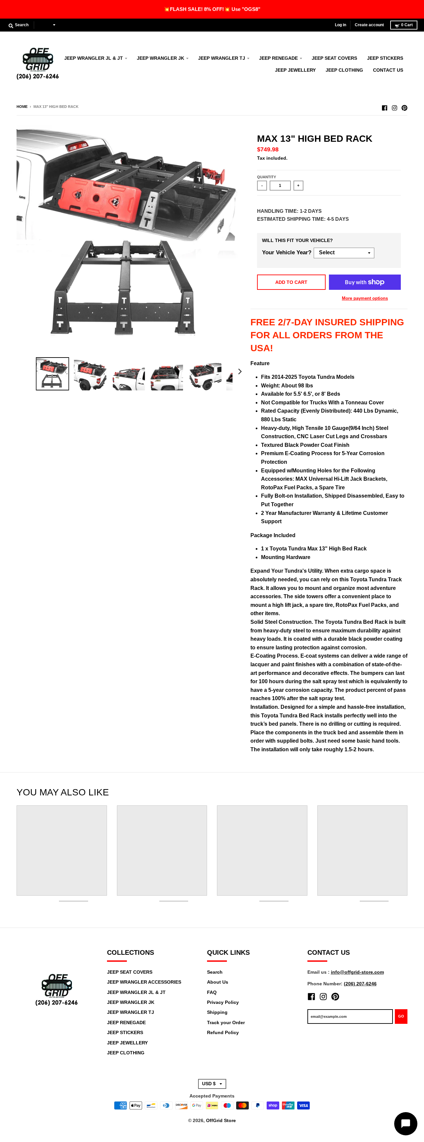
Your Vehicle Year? (286, 252)
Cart (407, 25)
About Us (217, 982)
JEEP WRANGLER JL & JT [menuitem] (93, 58)
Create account (369, 25)
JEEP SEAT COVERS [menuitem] (334, 58)
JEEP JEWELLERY (127, 1042)
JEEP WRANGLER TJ (130, 1012)
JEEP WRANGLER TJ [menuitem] (221, 58)
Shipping (217, 1012)
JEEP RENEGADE (126, 1022)
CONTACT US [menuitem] (388, 70)
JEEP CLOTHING (125, 1052)
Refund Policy (223, 1032)
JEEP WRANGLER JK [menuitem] (160, 58)
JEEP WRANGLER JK (130, 1002)
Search (215, 972)
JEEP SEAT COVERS (129, 972)
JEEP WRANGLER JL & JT (136, 992)
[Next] (240, 371)
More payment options (365, 298)
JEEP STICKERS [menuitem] (385, 58)
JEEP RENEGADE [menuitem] (278, 58)
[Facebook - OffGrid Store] (385, 106)
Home (22, 107)
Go (401, 1016)
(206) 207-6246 (360, 983)
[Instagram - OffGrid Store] (395, 106)
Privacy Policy (223, 1002)
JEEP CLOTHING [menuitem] (344, 70)
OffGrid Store (221, 1120)
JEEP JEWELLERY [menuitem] (295, 70)
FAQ (212, 992)
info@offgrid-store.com (357, 972)
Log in (340, 25)
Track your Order (226, 1022)
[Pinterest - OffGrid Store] (404, 106)
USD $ (45, 25)
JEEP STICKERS (125, 1032)
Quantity (266, 177)
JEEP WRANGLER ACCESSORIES (144, 982)
